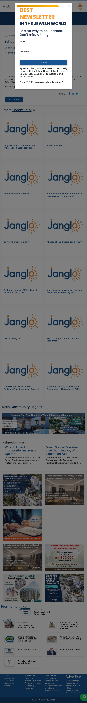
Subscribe (43, 62)
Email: (22, 41)
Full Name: (24, 51)
